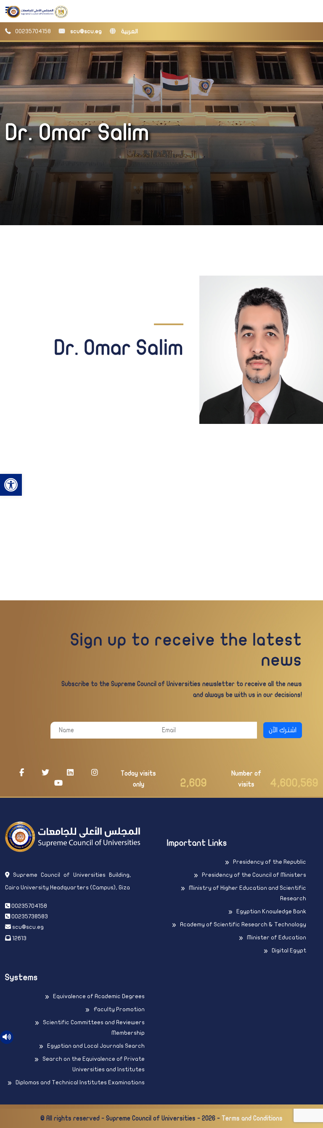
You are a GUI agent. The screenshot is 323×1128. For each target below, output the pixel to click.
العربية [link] (129, 31)
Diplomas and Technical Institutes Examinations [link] (80, 1082)
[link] (11, 485)
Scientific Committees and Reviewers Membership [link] (94, 1027)
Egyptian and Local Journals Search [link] (96, 1046)
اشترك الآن (283, 730)
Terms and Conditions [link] (252, 1118)
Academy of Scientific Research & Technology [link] (243, 924)
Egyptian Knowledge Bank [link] (271, 911)
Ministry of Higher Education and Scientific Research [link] (247, 893)
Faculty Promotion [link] (119, 1009)
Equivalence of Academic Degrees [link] (99, 996)
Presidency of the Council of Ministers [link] (254, 875)
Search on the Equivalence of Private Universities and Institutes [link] (93, 1064)
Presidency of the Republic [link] (269, 862)
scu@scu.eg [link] (85, 31)
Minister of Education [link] (276, 937)
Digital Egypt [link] (289, 950)
